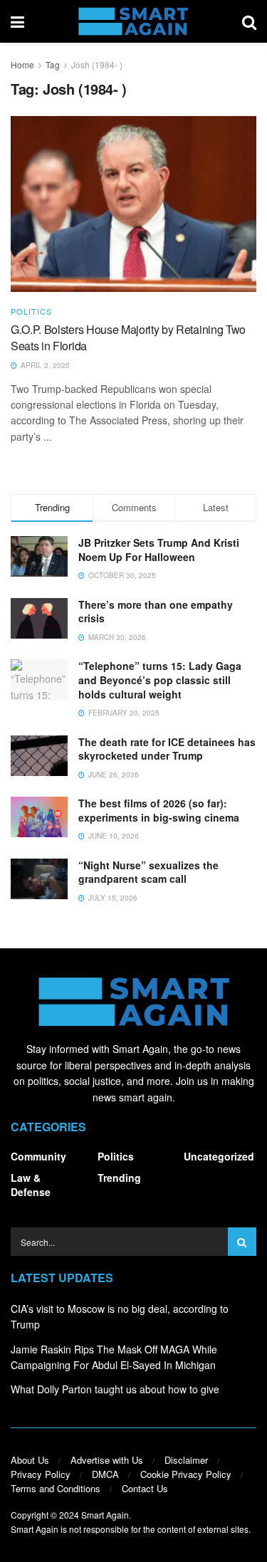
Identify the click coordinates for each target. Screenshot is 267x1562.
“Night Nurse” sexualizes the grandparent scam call (148, 872)
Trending (119, 1177)
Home (22, 64)
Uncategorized (219, 1156)
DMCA (105, 1474)
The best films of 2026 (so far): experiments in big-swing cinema (158, 810)
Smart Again (105, 1515)
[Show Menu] (17, 21)
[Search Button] (249, 21)
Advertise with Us (106, 1460)
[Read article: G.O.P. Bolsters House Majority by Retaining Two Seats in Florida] (133, 204)
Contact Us (145, 1488)
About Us (30, 1460)
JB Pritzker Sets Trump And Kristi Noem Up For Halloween (158, 549)
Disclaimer (186, 1460)
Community (38, 1156)
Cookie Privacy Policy (185, 1474)
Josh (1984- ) (96, 64)
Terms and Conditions (55, 1488)
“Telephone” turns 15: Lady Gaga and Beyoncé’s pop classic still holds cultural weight (159, 680)
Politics (31, 311)
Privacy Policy (40, 1474)
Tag (53, 64)
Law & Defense (31, 1184)
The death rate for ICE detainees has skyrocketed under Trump (167, 749)
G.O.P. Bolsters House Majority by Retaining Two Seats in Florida (128, 337)
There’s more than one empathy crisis (155, 611)
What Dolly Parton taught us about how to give (115, 1389)
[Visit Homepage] (132, 21)
